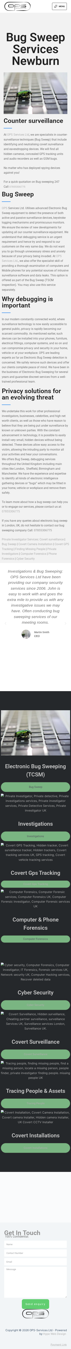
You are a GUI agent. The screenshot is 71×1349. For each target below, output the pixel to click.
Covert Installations (36, 1135)
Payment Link (59, 1344)
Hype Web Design (54, 1334)
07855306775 (17, 186)
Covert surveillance (52, 539)
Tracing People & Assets (35, 1091)
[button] (5, 623)
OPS (4, 208)
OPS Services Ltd (18, 134)
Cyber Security (25, 558)
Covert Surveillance (36, 1042)
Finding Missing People (30, 549)
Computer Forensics (33, 553)
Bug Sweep (9, 544)
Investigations (35, 824)
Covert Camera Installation (35, 544)
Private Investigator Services (20, 539)
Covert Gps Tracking (35, 873)
